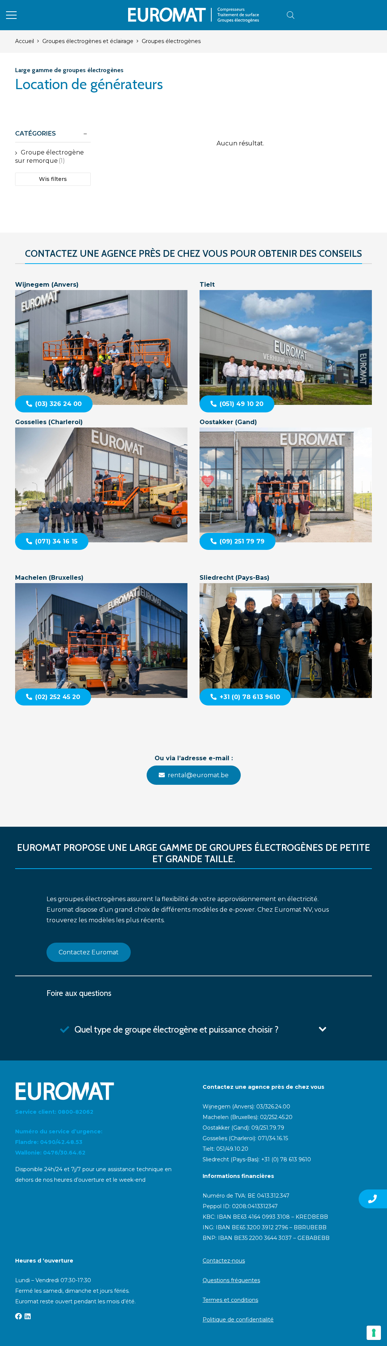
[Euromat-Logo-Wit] (99, 1091)
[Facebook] (18, 1316)
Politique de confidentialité (238, 1319)
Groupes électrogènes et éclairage (87, 41)
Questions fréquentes (231, 1280)
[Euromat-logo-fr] (193, 15)
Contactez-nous (224, 1260)
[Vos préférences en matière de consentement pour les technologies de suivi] (374, 1333)
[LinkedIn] (28, 1316)
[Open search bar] (290, 15)
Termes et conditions (230, 1300)
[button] (11, 15)
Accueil (24, 41)
